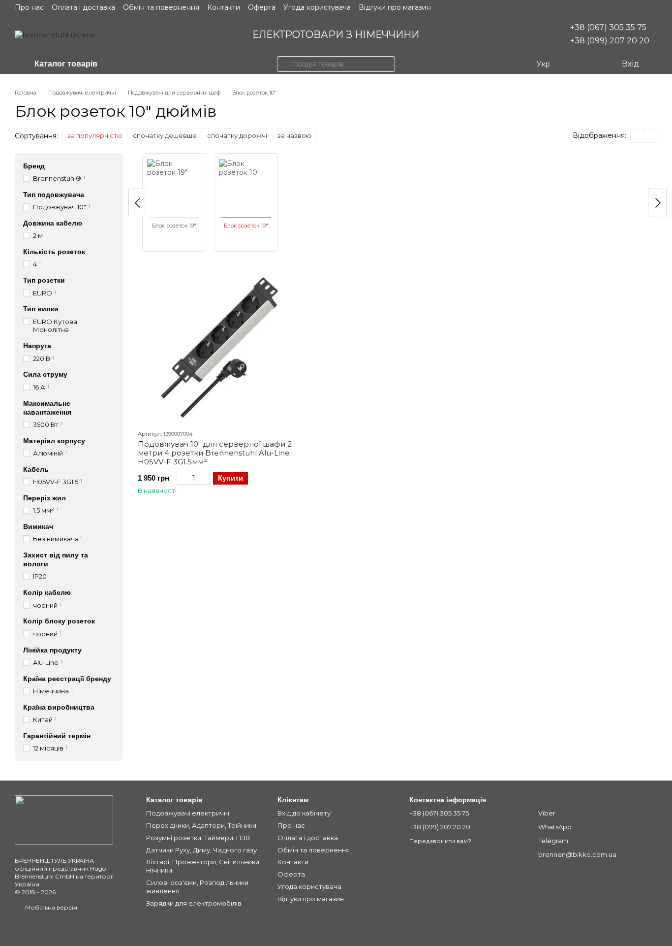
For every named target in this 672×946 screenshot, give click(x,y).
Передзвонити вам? (440, 841)
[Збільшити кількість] (206, 478)
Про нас (29, 7)
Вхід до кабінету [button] (304, 813)
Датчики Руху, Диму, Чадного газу (201, 850)
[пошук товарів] (285, 64)
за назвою (294, 135)
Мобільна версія (50, 907)
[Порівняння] (574, 64)
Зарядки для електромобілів (194, 903)
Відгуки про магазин (395, 7)
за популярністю (94, 135)
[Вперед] (657, 203)
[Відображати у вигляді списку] (650, 135)
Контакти (223, 7)
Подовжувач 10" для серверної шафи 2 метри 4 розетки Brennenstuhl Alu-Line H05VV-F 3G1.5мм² (215, 452)
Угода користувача (317, 7)
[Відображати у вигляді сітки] (637, 135)
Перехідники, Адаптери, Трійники (201, 825)
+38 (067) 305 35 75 (608, 27)
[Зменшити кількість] (181, 478)
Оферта (261, 7)
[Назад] (137, 202)
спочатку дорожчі (237, 135)
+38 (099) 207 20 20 (609, 40)
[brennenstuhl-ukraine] (64, 819)
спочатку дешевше (165, 135)
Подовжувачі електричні (187, 813)
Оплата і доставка (83, 7)
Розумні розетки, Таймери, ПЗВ (198, 838)
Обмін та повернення (161, 7)
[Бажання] (593, 64)
